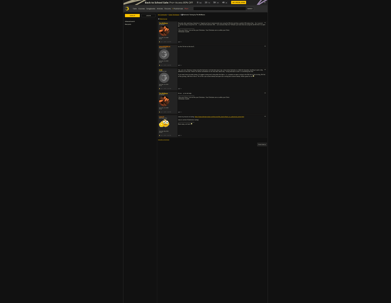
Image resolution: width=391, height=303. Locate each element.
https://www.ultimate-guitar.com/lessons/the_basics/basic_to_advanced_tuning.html (219, 117)
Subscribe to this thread (163, 139)
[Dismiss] (264, 2)
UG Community (162, 14)
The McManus (163, 23)
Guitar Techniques (174, 14)
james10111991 (163, 46)
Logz (160, 117)
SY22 (160, 70)
